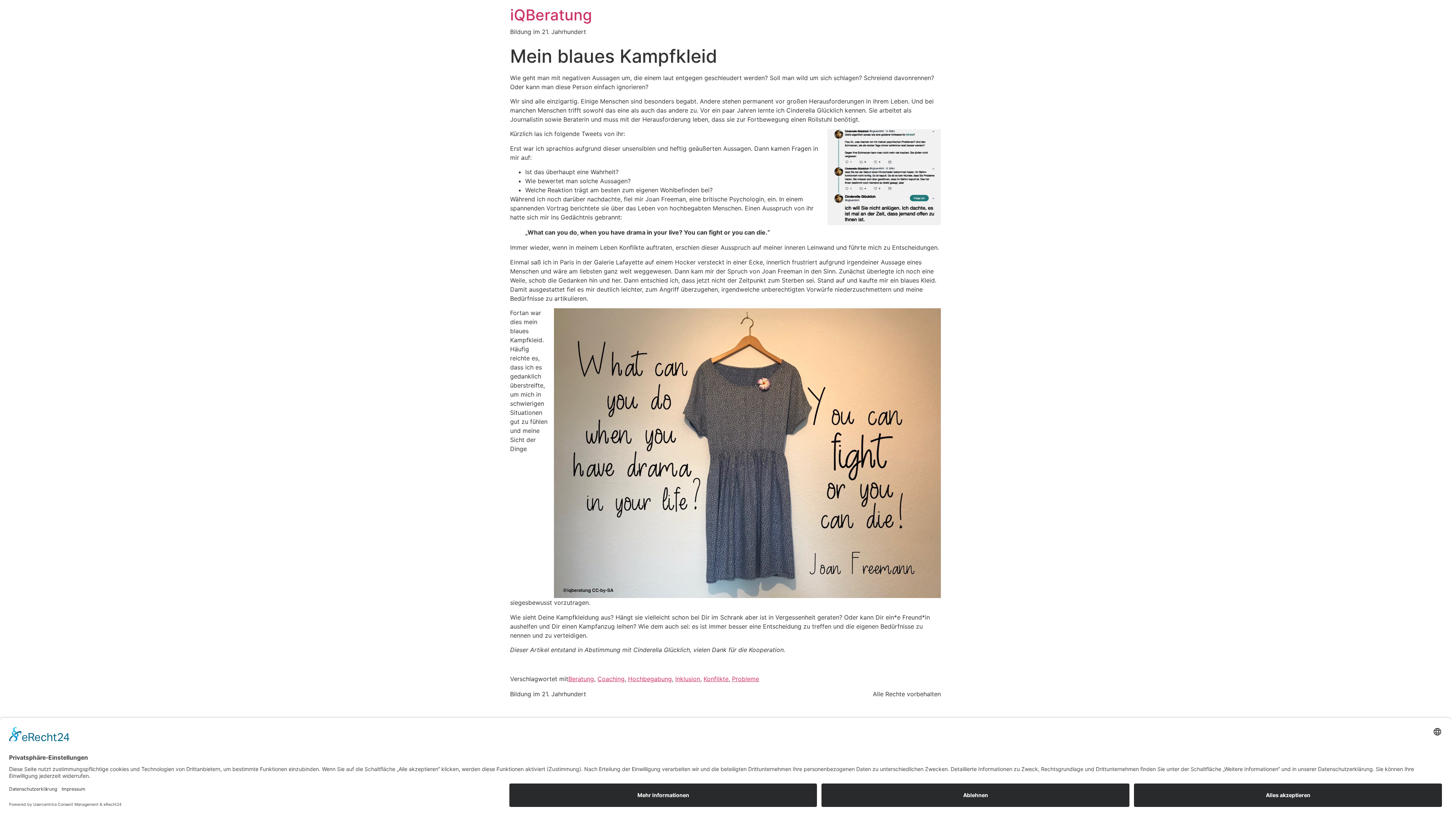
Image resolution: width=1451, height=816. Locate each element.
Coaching (611, 679)
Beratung (581, 679)
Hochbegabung (650, 679)
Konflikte (716, 679)
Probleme (745, 679)
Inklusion (687, 679)
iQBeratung (551, 15)
